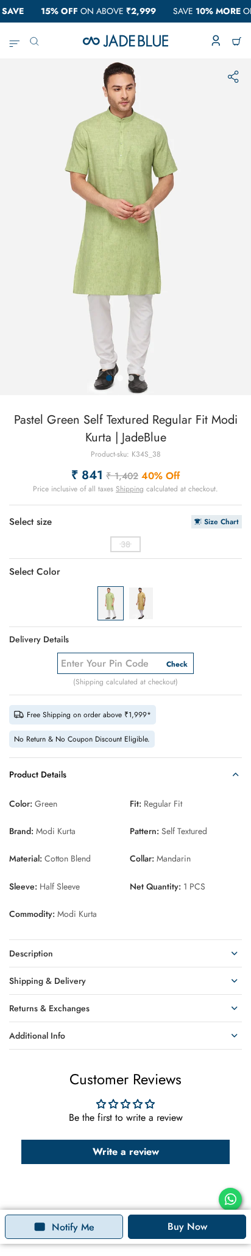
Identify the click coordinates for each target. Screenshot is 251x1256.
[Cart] (237, 41)
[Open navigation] (14, 41)
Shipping (130, 489)
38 (125, 544)
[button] (109, 378)
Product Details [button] (37, 774)
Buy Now (187, 1226)
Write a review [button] (126, 1152)
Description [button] (31, 953)
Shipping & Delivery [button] (47, 981)
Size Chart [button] (221, 521)
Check (177, 664)
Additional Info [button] (37, 1036)
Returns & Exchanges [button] (49, 1008)
